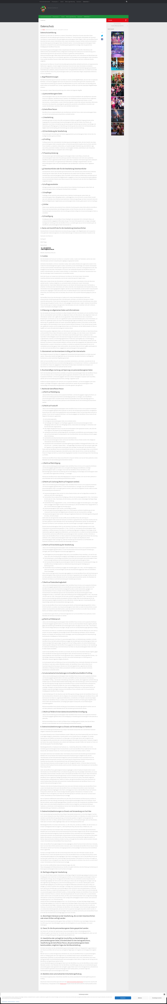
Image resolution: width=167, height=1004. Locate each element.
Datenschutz (85, 1)
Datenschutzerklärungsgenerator (75, 981)
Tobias (43, 29)
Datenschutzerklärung (11, 1001)
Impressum (17, 1001)
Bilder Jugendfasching (70, 1)
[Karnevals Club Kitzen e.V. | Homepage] (43, 9)
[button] (164, 994)
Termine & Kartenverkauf (44, 1)
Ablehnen (140, 998)
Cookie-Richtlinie (4, 1001)
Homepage (42, 20)
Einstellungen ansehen (157, 998)
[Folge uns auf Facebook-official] (126, 20)
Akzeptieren (122, 998)
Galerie (61, 1)
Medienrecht (63, 983)
